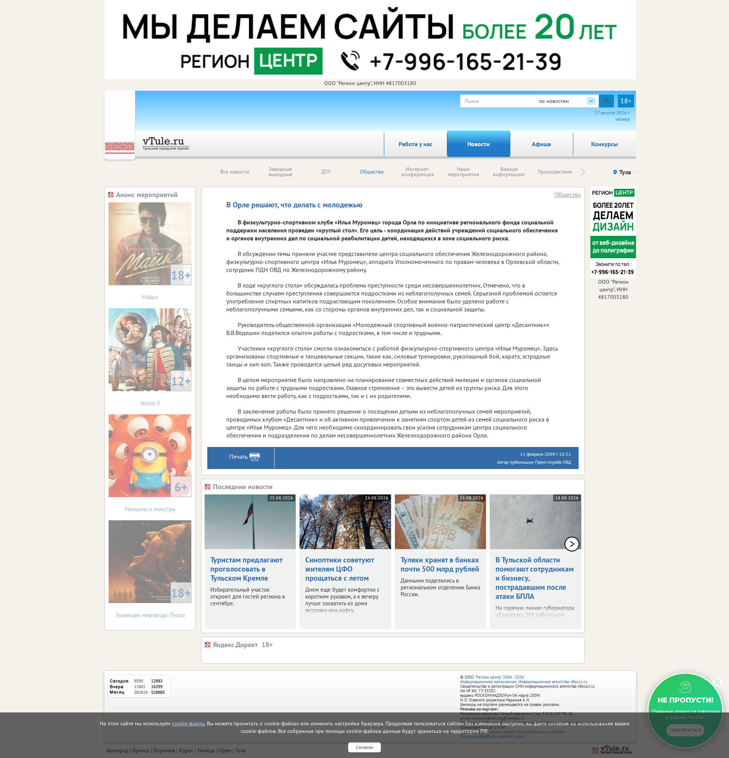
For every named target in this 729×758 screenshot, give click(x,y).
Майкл (166, 284)
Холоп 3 (165, 390)
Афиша (541, 144)
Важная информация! (509, 172)
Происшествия (555, 171)
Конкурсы (604, 144)
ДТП (326, 171)
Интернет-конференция (417, 172)
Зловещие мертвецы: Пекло (153, 602)
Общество (372, 171)
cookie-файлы (188, 723)
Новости (478, 144)
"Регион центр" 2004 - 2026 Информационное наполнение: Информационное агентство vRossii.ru (523, 679)
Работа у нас (415, 144)
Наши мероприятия (463, 172)
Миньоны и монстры (156, 496)
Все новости (234, 171)
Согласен (364, 747)
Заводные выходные (280, 172)
